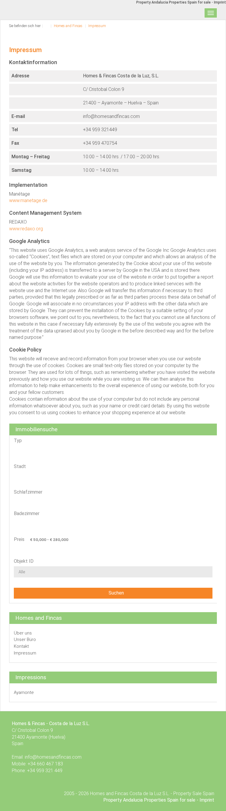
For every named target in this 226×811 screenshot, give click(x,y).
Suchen (115, 593)
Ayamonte (24, 692)
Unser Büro (25, 639)
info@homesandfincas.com (53, 757)
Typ (18, 440)
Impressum (97, 26)
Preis (19, 539)
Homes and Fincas (68, 26)
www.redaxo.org (26, 229)
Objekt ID (24, 561)
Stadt (20, 466)
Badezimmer (26, 513)
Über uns (23, 633)
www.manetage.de (28, 200)
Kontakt (21, 646)
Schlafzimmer (28, 492)
